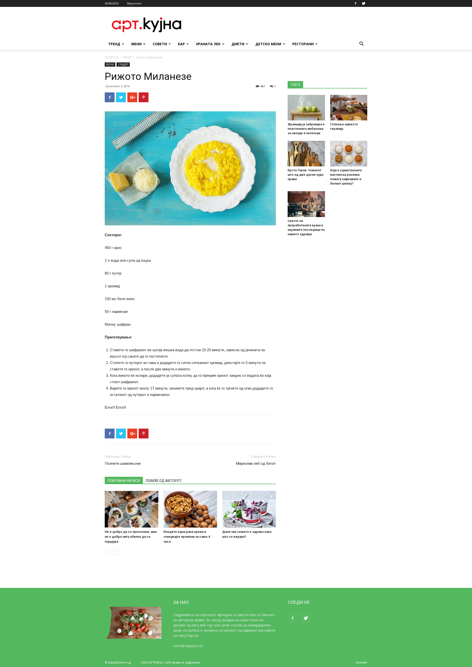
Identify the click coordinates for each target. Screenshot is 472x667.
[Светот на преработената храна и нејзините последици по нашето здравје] (306, 204)
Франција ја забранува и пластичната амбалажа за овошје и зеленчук (306, 128)
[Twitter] (363, 3)
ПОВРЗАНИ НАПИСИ (124, 481)
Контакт (361, 662)
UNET (135, 662)
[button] (361, 44)
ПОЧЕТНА (111, 57)
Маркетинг (134, 3)
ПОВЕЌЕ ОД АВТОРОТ (164, 481)
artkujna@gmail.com (220, 645)
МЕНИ (136, 44)
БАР (181, 44)
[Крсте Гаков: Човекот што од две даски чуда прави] (306, 153)
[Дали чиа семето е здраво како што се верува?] (249, 509)
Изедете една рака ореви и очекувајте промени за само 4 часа (186, 536)
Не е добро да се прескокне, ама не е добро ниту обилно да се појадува (131, 536)
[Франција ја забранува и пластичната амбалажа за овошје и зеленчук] (306, 107)
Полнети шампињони (123, 463)
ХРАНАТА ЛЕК (208, 44)
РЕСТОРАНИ (303, 44)
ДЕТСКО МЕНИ (268, 44)
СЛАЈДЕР (123, 64)
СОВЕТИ (160, 44)
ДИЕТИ (238, 44)
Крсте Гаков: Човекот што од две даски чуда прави (305, 174)
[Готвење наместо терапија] (349, 107)
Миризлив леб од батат (256, 463)
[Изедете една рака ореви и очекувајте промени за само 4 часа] (190, 509)
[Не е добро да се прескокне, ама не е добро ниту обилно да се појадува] (131, 509)
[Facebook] (355, 3)
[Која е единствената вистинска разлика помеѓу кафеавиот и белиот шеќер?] (349, 153)
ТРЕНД (114, 44)
